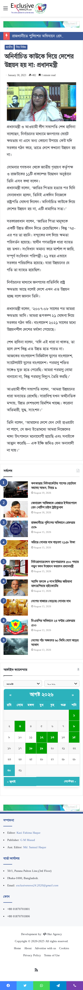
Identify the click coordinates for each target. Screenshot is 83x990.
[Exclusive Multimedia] (41, 24)
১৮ (31, 748)
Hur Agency (54, 934)
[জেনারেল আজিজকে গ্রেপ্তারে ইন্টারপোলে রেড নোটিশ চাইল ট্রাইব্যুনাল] (16, 509)
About (28, 948)
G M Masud (27, 840)
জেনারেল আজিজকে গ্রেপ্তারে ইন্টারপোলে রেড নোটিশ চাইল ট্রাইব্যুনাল (54, 505)
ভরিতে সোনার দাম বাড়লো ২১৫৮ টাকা (53, 542)
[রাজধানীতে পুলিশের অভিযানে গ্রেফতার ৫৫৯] (16, 529)
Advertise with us (45, 948)
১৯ (41, 748)
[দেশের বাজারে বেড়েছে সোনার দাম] (16, 607)
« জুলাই (11, 781)
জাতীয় (9, 47)
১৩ (52, 737)
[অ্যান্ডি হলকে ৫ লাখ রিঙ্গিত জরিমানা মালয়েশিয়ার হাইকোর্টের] (16, 587)
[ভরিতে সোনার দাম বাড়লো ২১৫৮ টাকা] (16, 548)
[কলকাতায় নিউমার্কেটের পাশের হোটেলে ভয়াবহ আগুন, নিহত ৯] (16, 489)
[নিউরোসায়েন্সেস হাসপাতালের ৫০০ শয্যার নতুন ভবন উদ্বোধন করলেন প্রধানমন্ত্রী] (16, 568)
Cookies (64, 948)
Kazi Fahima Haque (29, 833)
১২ (41, 737)
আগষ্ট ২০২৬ (42, 694)
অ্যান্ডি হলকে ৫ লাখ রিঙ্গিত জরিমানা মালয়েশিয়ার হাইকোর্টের (51, 583)
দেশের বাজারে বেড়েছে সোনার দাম (51, 601)
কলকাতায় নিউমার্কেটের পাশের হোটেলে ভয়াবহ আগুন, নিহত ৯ (53, 485)
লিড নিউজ (21, 47)
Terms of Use (52, 955)
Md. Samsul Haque (34, 847)
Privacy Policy (32, 955)
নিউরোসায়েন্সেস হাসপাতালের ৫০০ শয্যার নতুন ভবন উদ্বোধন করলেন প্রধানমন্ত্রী (55, 564)
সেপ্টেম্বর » (70, 781)
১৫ (74, 737)
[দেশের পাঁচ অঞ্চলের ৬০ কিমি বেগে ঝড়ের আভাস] (16, 646)
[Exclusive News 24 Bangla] (28, 8)
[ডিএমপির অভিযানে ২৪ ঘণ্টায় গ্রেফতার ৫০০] (16, 627)
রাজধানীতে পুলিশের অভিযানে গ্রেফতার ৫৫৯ (44, 36)
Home (17, 948)
